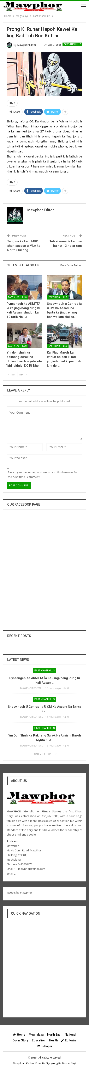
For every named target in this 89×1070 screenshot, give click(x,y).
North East (54, 1034)
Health (53, 1040)
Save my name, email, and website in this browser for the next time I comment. (43, 474)
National (70, 1034)
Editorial (71, 1040)
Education (39, 1040)
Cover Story (20, 1040)
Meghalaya (36, 1034)
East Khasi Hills (72, 44)
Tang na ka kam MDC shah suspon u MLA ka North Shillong (23, 245)
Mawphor (18, 1063)
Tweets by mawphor (19, 892)
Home (21, 1034)
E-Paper (46, 1046)
